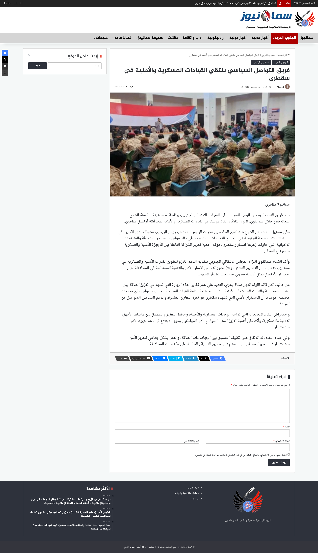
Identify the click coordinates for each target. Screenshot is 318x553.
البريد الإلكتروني (281, 441)
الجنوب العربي (284, 38)
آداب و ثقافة (193, 38)
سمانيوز (307, 38)
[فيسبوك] (5, 53)
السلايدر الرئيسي (261, 62)
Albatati (280, 87)
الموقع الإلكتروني (191, 441)
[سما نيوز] (277, 18)
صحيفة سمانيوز (150, 38)
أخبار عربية (260, 38)
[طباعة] (5, 73)
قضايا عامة (122, 38)
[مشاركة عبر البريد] (5, 66)
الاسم (286, 427)
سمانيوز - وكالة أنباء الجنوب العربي (138, 547)
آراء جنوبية (216, 38)
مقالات (173, 38)
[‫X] (5, 59)
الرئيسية (282, 55)
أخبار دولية (238, 38)
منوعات (102, 38)
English (7, 3)
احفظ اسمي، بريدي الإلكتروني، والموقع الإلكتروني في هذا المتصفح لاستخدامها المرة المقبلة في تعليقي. (241, 455)
